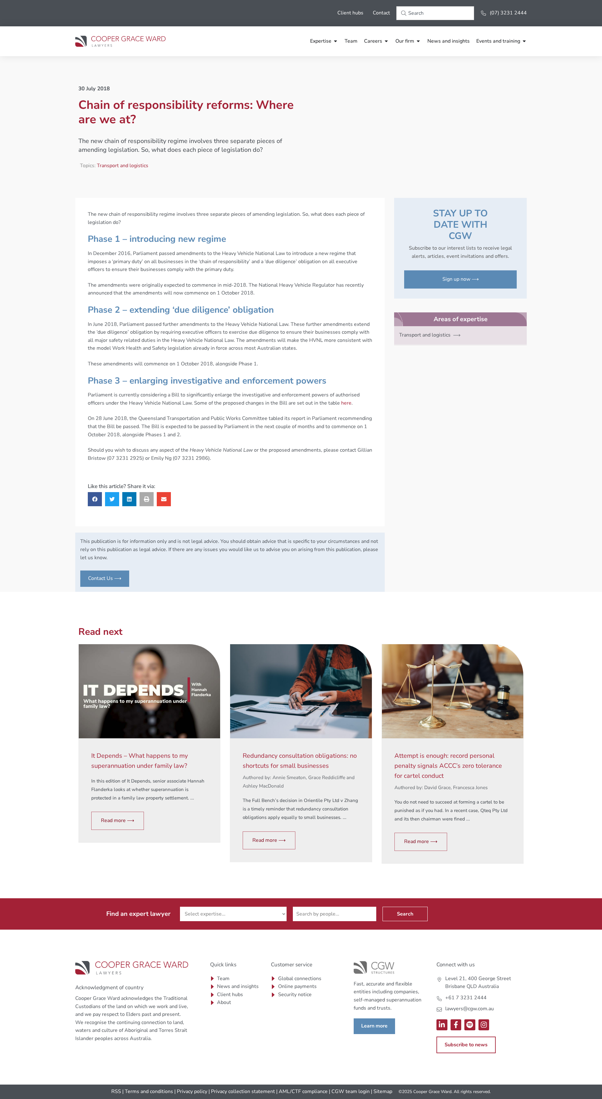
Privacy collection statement (243, 1091)
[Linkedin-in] (441, 1024)
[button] (95, 499)
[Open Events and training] (524, 41)
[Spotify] (469, 1024)
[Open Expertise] (335, 41)
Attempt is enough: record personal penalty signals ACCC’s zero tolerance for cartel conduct (448, 765)
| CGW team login (349, 1091)
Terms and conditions (149, 1091)
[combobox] (435, 13)
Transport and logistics (122, 165)
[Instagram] (483, 1024)
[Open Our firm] (418, 41)
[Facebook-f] (456, 1024)
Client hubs (350, 12)
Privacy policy (192, 1091)
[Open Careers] (386, 41)
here (346, 403)
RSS (116, 1091)
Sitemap (382, 1091)
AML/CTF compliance (303, 1091)
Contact (381, 12)
